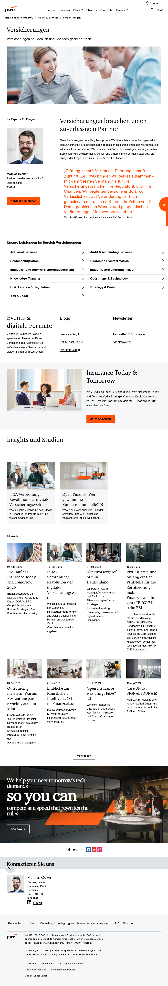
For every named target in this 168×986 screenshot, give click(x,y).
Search (159, 9)
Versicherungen (72, 17)
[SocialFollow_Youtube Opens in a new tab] (94, 850)
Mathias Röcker (39, 877)
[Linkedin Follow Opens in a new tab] (88, 850)
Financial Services (48, 17)
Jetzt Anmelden (100, 418)
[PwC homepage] (11, 8)
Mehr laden (84, 755)
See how (17, 828)
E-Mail (11, 187)
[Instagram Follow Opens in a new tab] (99, 850)
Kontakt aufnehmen (23, 200)
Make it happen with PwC (19, 17)
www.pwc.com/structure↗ (58, 942)
